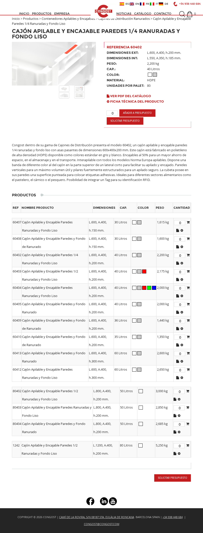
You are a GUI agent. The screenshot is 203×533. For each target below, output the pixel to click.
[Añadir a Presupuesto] (188, 222)
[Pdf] (177, 230)
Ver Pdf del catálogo (130, 96)
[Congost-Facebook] (90, 501)
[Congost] (103, 11)
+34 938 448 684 (190, 3)
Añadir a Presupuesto (137, 113)
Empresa (62, 13)
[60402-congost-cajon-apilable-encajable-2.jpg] (64, 95)
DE (165, 3)
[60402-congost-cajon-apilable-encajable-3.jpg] (79, 95)
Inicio (24, 13)
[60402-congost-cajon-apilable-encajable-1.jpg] (79, 89)
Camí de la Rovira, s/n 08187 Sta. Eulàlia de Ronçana (96, 517)
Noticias (123, 13)
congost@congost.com (101, 524)
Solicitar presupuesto (125, 120)
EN (136, 3)
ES (126, 3)
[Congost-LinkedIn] (104, 501)
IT (156, 3)
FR (146, 3)
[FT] (181, 230)
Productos (41, 13)
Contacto (162, 13)
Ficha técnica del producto (136, 101)
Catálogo (142, 13)
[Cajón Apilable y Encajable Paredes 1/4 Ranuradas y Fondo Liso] (55, 64)
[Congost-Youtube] (113, 501)
